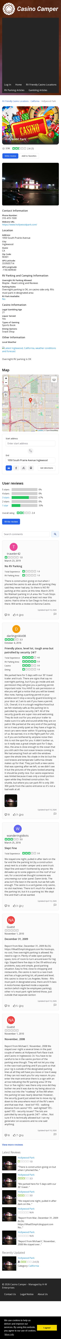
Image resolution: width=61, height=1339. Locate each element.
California (35, 101)
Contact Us (10, 1294)
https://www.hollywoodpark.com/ (19, 224)
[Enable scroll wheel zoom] (6, 395)
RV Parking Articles (14, 90)
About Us (43, 1294)
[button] (30, 400)
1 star (5, 505)
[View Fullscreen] (6, 389)
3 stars (5, 497)
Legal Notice (26, 1294)
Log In (7, 84)
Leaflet (40, 430)
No (3, 299)
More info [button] (9, 1334)
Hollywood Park (26, 1157)
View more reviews (12, 1144)
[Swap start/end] (30, 451)
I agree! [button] (47, 1328)
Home (18, 84)
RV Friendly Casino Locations (41, 84)
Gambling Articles (38, 90)
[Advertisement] (30, 49)
